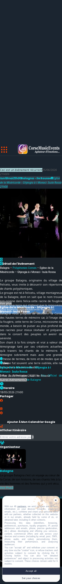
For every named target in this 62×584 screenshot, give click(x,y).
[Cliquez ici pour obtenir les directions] (33, 437)
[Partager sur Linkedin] (1, 409)
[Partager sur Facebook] (1, 400)
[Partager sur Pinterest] (1, 413)
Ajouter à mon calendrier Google (31, 422)
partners (21, 506)
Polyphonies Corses (25, 268)
